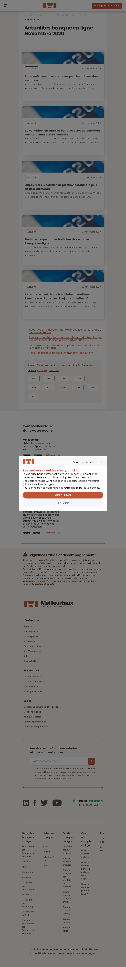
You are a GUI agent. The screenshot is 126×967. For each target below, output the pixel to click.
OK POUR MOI (63, 495)
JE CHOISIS (63, 503)
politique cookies (89, 487)
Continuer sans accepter (61, 466)
